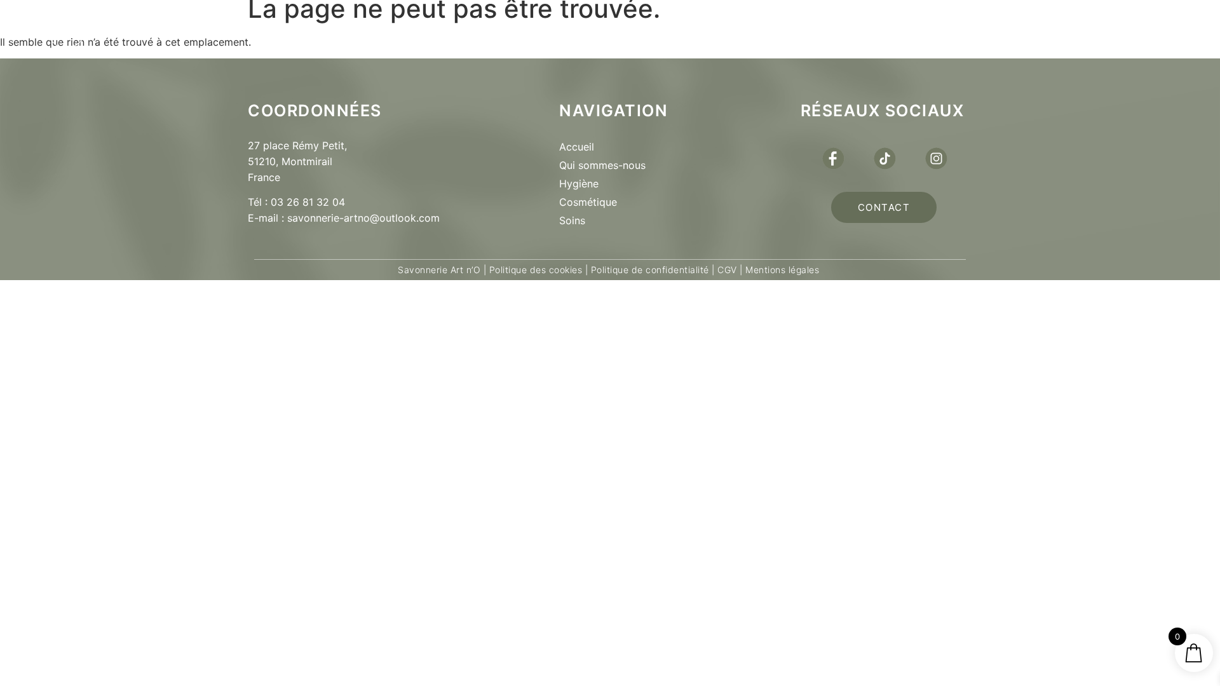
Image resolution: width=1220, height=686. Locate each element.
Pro (668, 29)
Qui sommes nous (438, 29)
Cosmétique (588, 202)
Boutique (577, 29)
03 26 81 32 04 (308, 202)
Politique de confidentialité (650, 269)
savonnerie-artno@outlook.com (363, 218)
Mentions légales (781, 269)
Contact (843, 29)
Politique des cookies (536, 269)
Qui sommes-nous (602, 165)
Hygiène (579, 183)
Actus (747, 29)
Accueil (576, 146)
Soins (572, 220)
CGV (727, 269)
